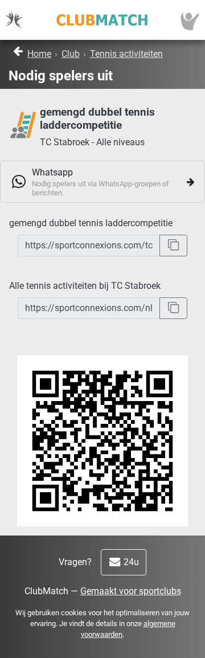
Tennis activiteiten (126, 53)
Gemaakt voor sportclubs (130, 591)
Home (39, 53)
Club (71, 53)
